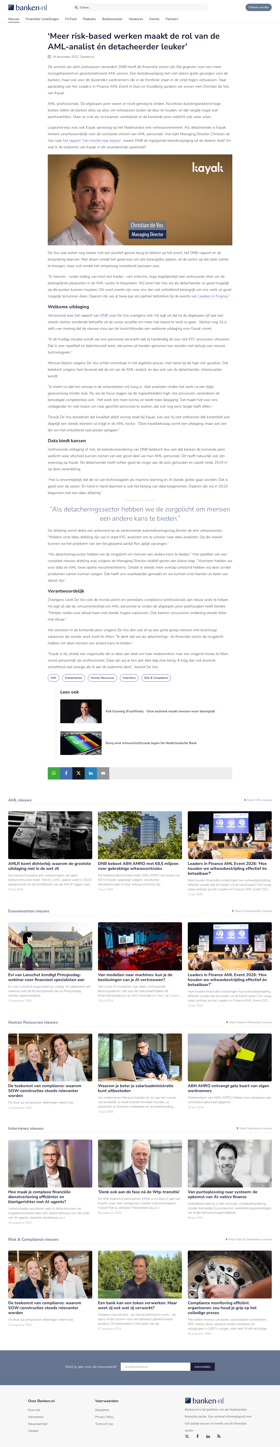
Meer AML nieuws (259, 800)
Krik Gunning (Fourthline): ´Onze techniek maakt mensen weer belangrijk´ (161, 711)
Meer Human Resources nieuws (250, 1022)
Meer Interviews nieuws (255, 1128)
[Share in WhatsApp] (54, 773)
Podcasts (89, 19)
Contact (33, 1431)
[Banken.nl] (17, 4)
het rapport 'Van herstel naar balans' (92, 140)
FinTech (71, 19)
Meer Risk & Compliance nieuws (250, 1239)
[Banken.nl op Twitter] (187, 1436)
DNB (104, 315)
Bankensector (112, 19)
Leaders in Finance (213, 296)
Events (154, 19)
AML (53, 678)
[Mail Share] (103, 773)
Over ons (34, 1410)
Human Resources (102, 678)
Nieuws (13, 19)
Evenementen (73, 678)
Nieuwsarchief (37, 1424)
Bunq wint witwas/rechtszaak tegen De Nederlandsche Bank (151, 743)
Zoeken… (85, 7)
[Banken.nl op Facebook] (198, 1436)
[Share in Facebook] (66, 773)
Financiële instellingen (42, 19)
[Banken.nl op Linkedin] (208, 1436)
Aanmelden (203, 1367)
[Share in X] (78, 773)
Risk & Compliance (156, 678)
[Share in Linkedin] (91, 773)
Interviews (129, 678)
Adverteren (35, 1417)
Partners (172, 19)
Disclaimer (102, 1410)
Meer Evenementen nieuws (253, 911)
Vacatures (136, 19)
